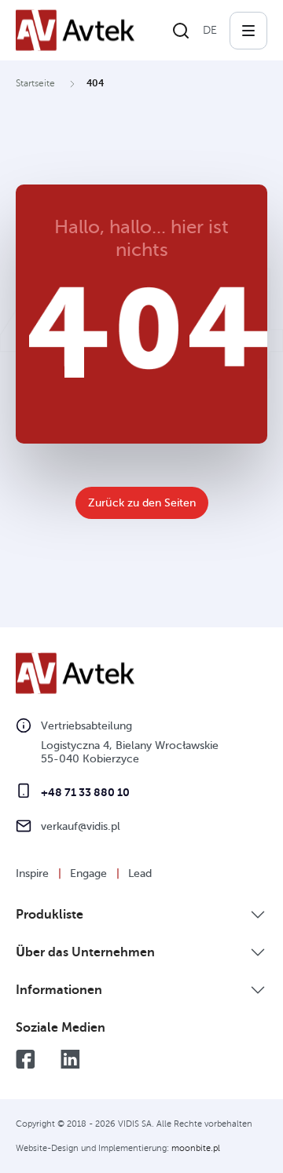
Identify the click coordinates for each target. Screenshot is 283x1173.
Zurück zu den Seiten (142, 503)
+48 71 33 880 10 (85, 792)
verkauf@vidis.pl (80, 826)
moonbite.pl (195, 1148)
